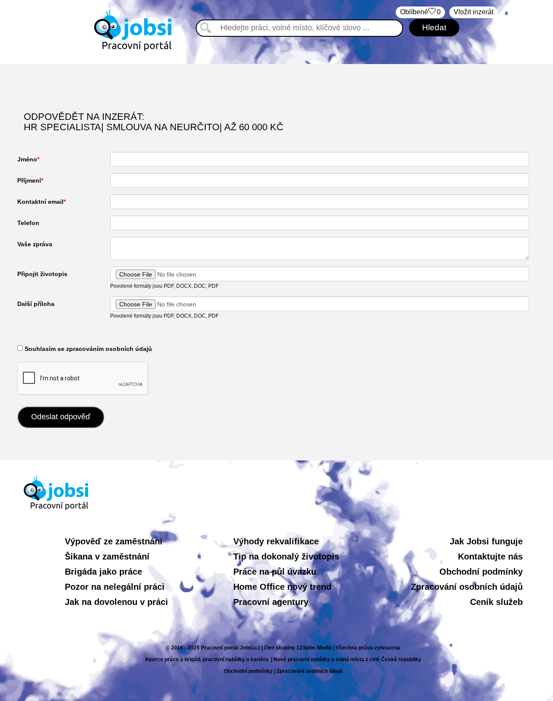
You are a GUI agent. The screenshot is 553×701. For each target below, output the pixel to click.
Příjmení (29, 180)
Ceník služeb (496, 602)
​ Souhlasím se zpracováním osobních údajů (87, 348)
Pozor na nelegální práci (115, 587)
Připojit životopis (42, 273)
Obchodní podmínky (481, 571)
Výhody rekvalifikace (276, 541)
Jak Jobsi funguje (486, 541)
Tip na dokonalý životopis (286, 556)
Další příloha (35, 303)
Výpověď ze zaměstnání (113, 541)
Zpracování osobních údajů (467, 587)
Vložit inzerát (473, 12)
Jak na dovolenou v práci (116, 602)
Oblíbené (420, 12)
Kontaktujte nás (490, 556)
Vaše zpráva (34, 244)
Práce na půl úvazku (274, 571)
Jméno (27, 159)
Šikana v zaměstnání (107, 556)
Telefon (28, 222)
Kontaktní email (40, 201)
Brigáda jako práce (103, 571)
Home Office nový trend (282, 587)
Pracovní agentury (270, 602)
